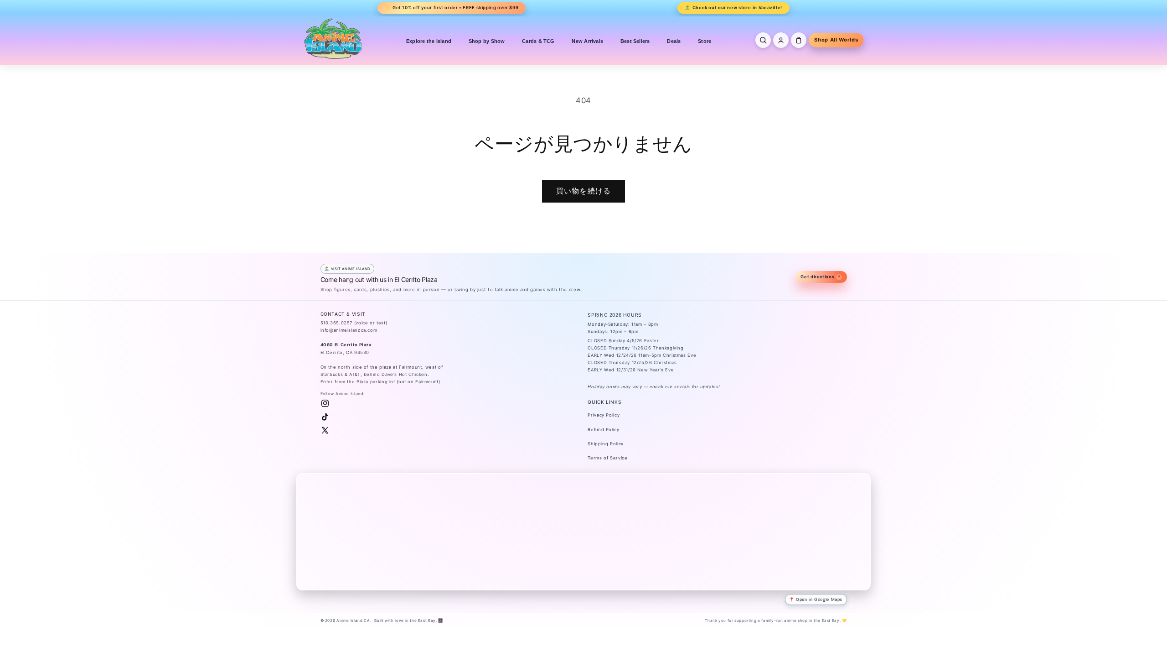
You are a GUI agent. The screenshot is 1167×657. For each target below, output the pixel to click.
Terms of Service (607, 457)
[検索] (763, 40)
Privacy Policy (604, 414)
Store (704, 41)
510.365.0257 (336, 322)
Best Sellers (635, 41)
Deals (674, 41)
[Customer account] (781, 40)
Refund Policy (603, 429)
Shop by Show (487, 41)
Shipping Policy (605, 443)
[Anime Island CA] (333, 38)
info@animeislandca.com (348, 330)
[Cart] (798, 40)
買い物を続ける (583, 191)
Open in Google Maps (819, 599)
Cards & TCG (538, 41)
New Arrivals (587, 41)
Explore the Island (428, 41)
